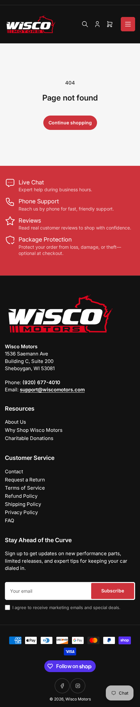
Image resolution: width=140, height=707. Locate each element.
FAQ (9, 520)
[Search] (85, 24)
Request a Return (25, 480)
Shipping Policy (23, 504)
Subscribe (112, 590)
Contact (14, 471)
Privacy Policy (21, 512)
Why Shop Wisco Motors (34, 430)
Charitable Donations (29, 438)
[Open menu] (128, 24)
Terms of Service (25, 488)
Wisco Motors (78, 699)
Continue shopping (70, 122)
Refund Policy (21, 496)
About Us (15, 422)
